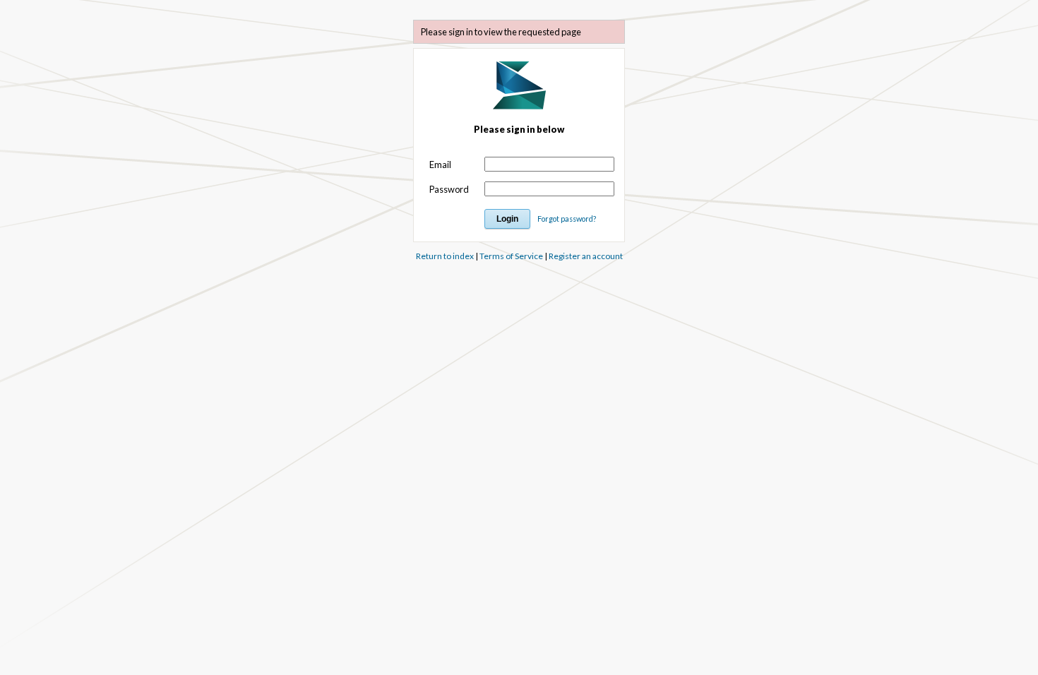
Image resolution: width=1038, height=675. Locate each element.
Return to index (445, 256)
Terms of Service (511, 256)
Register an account (586, 256)
